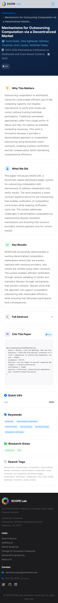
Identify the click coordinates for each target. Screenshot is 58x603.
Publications (8, 13)
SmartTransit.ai (9, 538)
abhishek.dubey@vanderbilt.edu (21, 572)
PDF (6, 66)
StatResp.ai (7, 542)
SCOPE (14, 3)
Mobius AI (7, 559)
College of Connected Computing (18, 551)
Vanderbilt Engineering (13, 555)
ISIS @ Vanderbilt (10, 547)
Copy (50, 334)
